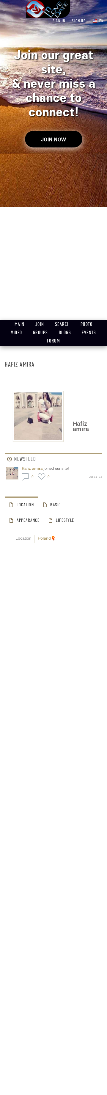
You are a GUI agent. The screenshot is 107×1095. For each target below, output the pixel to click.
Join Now (53, 139)
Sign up (79, 20)
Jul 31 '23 (95, 476)
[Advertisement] (53, 263)
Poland (44, 538)
